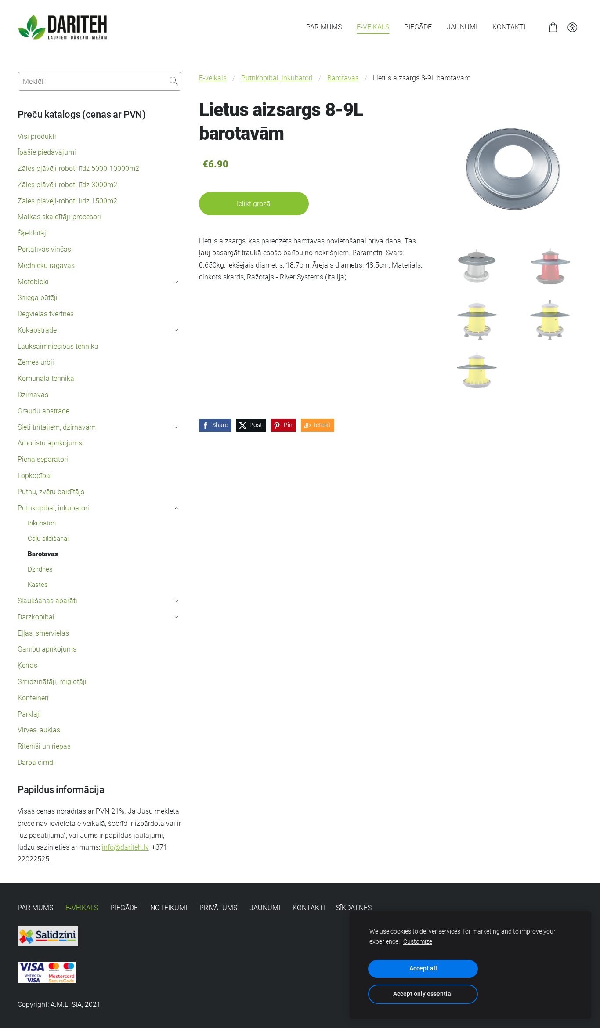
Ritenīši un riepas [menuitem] (44, 746)
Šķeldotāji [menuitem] (33, 233)
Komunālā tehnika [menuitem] (46, 378)
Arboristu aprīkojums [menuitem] (50, 443)
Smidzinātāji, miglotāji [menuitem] (52, 681)
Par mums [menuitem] (324, 27)
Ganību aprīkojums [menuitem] (47, 649)
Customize (417, 941)
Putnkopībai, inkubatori (277, 78)
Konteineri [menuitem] (33, 698)
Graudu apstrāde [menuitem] (43, 411)
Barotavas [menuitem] (43, 554)
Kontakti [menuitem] (508, 27)
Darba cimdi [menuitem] (36, 762)
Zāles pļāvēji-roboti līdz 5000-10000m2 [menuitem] (78, 168)
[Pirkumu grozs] (553, 27)
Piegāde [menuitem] (418, 27)
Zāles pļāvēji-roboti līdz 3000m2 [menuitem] (67, 185)
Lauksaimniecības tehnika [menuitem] (58, 346)
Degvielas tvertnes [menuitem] (46, 314)
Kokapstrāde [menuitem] (37, 330)
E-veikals (213, 78)
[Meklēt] (174, 81)
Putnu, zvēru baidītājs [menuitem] (51, 492)
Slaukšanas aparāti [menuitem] (47, 601)
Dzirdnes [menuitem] (40, 569)
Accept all (423, 968)
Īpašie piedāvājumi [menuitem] (47, 152)
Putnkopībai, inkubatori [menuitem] (53, 508)
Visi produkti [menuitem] (37, 136)
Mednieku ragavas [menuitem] (46, 265)
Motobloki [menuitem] (33, 282)
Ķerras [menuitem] (27, 665)
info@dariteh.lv (125, 847)
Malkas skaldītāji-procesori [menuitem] (59, 217)
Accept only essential (423, 994)
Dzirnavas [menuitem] (33, 395)
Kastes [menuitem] (38, 585)
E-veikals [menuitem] (373, 27)
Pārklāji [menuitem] (29, 714)
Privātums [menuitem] (218, 908)
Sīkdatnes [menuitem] (354, 908)
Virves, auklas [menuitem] (39, 730)
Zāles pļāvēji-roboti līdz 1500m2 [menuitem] (67, 201)
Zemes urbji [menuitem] (36, 362)
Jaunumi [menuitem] (462, 27)
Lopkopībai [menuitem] (35, 475)
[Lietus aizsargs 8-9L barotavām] (477, 266)
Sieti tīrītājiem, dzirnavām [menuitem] (57, 427)
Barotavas (343, 78)
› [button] (177, 282)
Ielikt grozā (254, 203)
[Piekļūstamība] (572, 27)
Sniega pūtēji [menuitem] (38, 297)
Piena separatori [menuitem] (43, 459)
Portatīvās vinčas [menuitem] (44, 249)
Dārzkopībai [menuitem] (36, 617)
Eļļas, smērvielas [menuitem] (43, 633)
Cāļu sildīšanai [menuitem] (48, 539)
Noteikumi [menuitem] (168, 908)
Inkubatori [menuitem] (42, 523)
